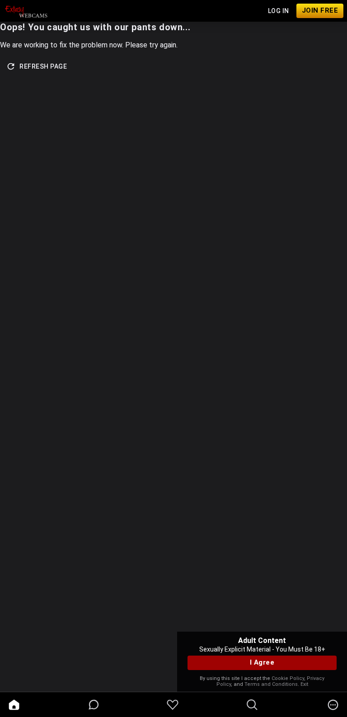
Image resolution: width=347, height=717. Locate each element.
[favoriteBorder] (172, 705)
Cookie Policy (288, 678)
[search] (252, 704)
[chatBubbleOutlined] (93, 704)
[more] (333, 704)
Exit (304, 684)
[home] (14, 704)
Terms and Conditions (271, 684)
